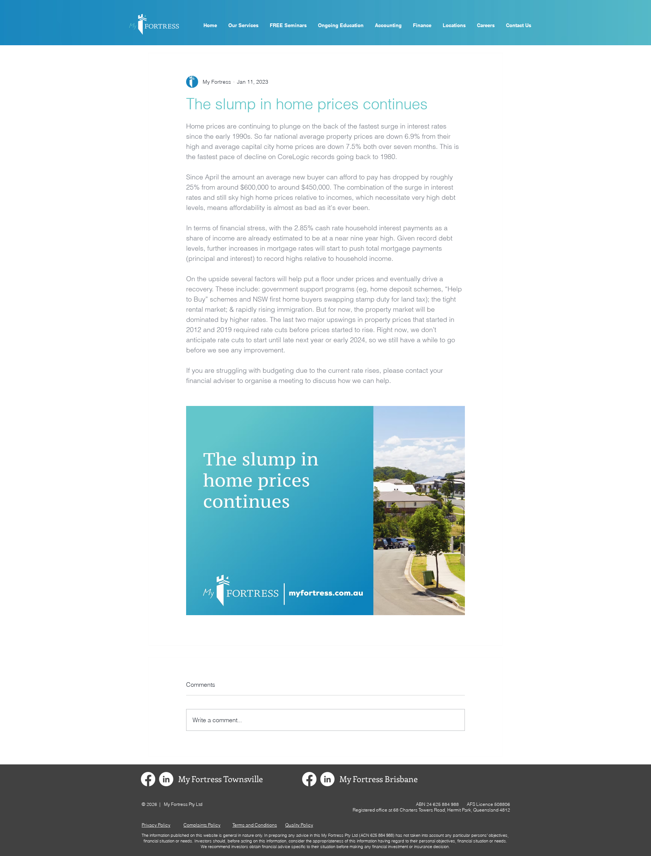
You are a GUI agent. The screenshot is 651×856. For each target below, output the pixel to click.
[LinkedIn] (166, 779)
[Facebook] (148, 779)
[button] (288, 25)
